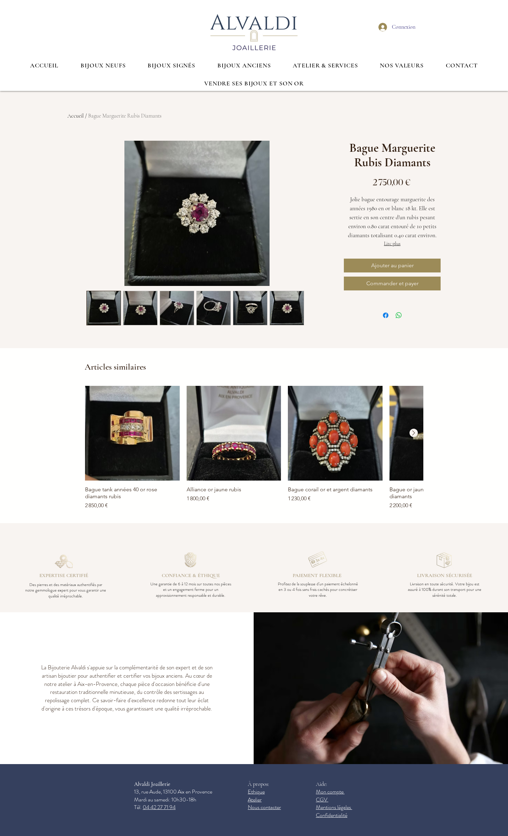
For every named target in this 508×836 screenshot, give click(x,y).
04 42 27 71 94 (159, 807)
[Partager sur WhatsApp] (399, 315)
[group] (254, 448)
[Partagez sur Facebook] (386, 315)
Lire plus (392, 244)
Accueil (75, 115)
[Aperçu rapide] (132, 433)
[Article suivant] (414, 433)
